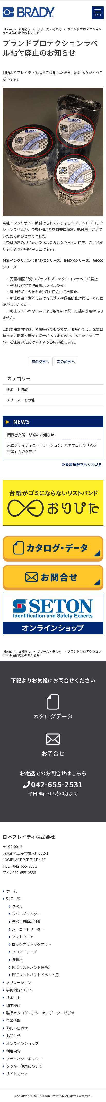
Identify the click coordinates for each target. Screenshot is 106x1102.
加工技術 (13, 1005)
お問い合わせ (17, 1028)
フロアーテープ (24, 952)
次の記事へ (66, 361)
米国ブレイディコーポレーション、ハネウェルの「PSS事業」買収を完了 (51, 448)
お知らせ (13, 1035)
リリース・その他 (20, 399)
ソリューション (18, 982)
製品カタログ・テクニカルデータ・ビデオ (40, 1012)
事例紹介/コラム (19, 990)
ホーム (11, 891)
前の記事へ (40, 361)
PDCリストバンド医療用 (32, 967)
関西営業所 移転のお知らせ (30, 434)
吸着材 (17, 959)
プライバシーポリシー (24, 1058)
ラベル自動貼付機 (26, 921)
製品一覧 (13, 898)
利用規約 (13, 1051)
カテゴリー (19, 378)
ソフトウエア (22, 936)
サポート (13, 997)
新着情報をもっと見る (84, 464)
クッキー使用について (24, 1066)
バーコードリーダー (28, 929)
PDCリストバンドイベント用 (35, 974)
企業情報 (13, 1020)
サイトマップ (17, 1073)
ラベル (17, 906)
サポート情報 (17, 389)
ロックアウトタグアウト (31, 944)
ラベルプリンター (26, 913)
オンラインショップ (22, 1043)
